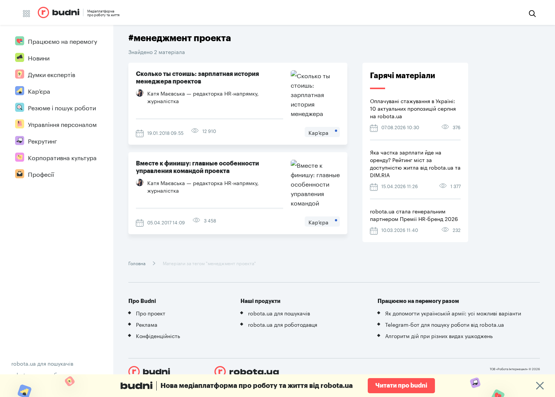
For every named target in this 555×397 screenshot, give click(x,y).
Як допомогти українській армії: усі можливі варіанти (453, 313)
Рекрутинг (42, 140)
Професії (41, 173)
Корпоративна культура (62, 157)
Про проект (150, 313)
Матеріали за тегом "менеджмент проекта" (209, 262)
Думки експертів (51, 74)
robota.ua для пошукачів (42, 363)
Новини (38, 57)
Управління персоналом (62, 123)
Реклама (146, 324)
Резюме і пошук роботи (62, 107)
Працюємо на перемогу (62, 40)
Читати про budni (401, 386)
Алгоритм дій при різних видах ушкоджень (439, 335)
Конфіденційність (158, 335)
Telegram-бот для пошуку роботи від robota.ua (444, 324)
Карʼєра (39, 90)
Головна (137, 262)
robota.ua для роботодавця (282, 324)
